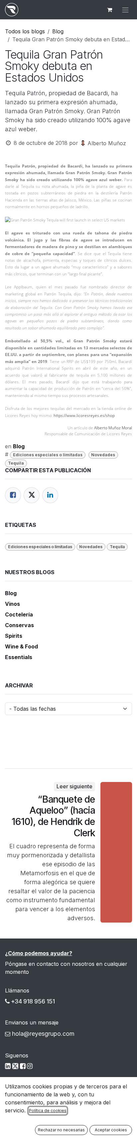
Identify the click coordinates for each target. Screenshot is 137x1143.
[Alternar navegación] (125, 10)
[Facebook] (13, 495)
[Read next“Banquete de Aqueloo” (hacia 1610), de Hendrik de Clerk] (116, 852)
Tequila (16, 463)
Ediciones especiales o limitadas (47, 454)
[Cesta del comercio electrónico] (109, 9)
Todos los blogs (25, 31)
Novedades (103, 454)
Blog (58, 31)
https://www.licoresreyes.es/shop (84, 415)
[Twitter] (32, 495)
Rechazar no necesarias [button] (61, 1129)
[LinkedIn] (50, 495)
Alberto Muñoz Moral (113, 428)
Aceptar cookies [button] (111, 1129)
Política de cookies (48, 1110)
